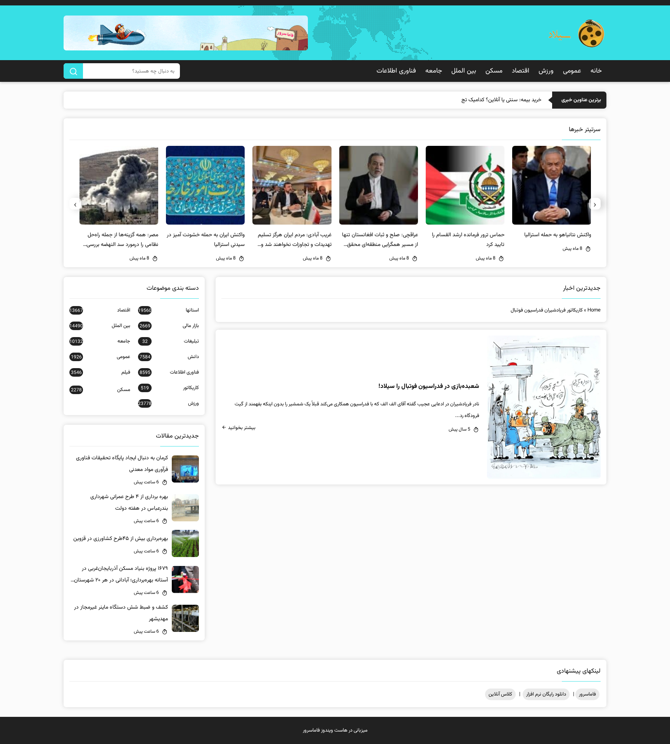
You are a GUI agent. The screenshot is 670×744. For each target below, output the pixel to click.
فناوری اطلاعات (396, 71)
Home (594, 310)
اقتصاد (520, 71)
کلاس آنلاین (500, 694)
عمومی (572, 71)
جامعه (433, 71)
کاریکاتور (170, 388)
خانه (596, 71)
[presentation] (595, 203)
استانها (168, 310)
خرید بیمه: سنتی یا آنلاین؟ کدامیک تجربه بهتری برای (486, 100)
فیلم (100, 372)
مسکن (493, 71)
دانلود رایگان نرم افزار (546, 694)
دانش (169, 357)
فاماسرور (587, 694)
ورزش (546, 71)
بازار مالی (169, 326)
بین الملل (463, 71)
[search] (73, 71)
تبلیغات (170, 341)
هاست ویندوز (334, 730)
